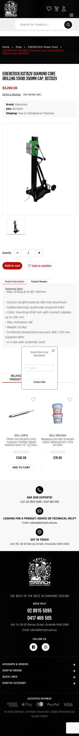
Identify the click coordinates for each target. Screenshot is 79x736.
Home (5, 47)
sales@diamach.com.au (43, 523)
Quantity (6, 253)
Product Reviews (39, 281)
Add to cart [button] (21, 467)
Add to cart (12, 265)
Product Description (14, 281)
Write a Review (11, 95)
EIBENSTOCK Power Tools (43, 47)
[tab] (14, 281)
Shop (19, 47)
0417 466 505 (51, 502)
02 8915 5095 (34, 502)
